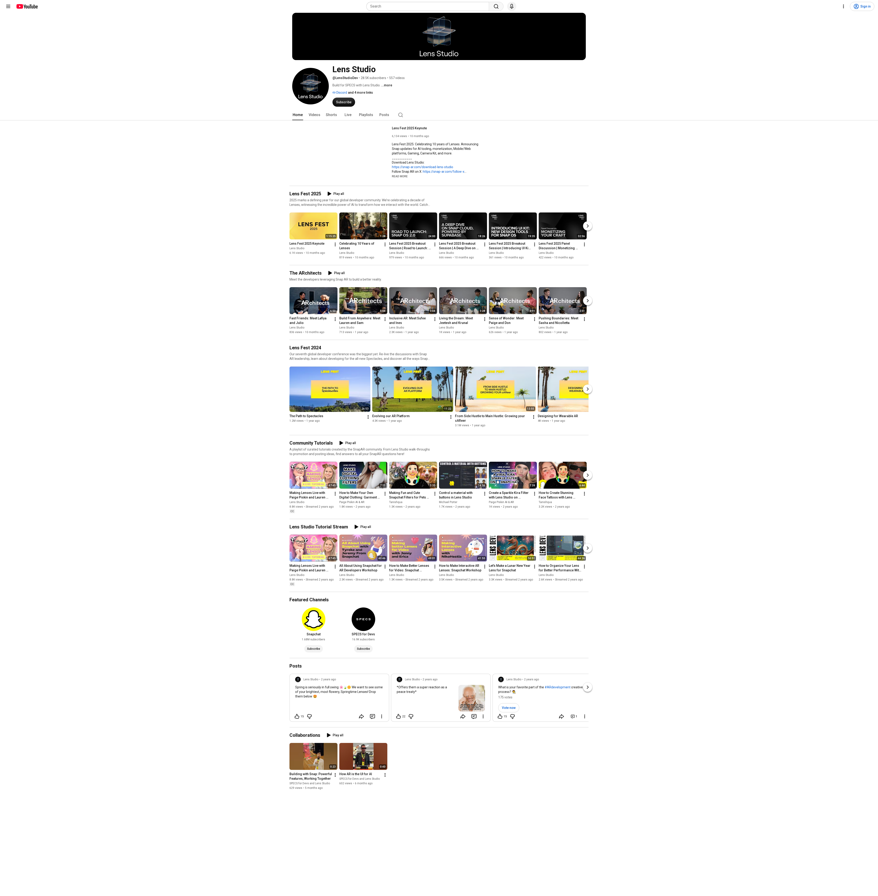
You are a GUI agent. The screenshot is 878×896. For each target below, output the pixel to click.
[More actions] (335, 244)
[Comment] (372, 716)
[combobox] (429, 6)
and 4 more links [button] (360, 92)
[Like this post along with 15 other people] (297, 716)
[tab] (297, 114)
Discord (341, 92)
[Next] (587, 226)
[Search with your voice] (511, 6)
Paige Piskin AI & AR (351, 502)
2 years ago (328, 679)
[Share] (361, 716)
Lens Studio (296, 248)
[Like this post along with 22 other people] (398, 716)
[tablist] (439, 114)
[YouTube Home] (27, 6)
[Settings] (843, 6)
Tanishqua (395, 502)
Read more (400, 176)
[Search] (496, 6)
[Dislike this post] (309, 716)
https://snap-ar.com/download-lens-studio (422, 167)
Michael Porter (448, 502)
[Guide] (8, 6)
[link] (339, 699)
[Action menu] (381, 716)
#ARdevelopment (557, 687)
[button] (400, 176)
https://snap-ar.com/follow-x (443, 171)
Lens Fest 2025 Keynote (409, 128)
